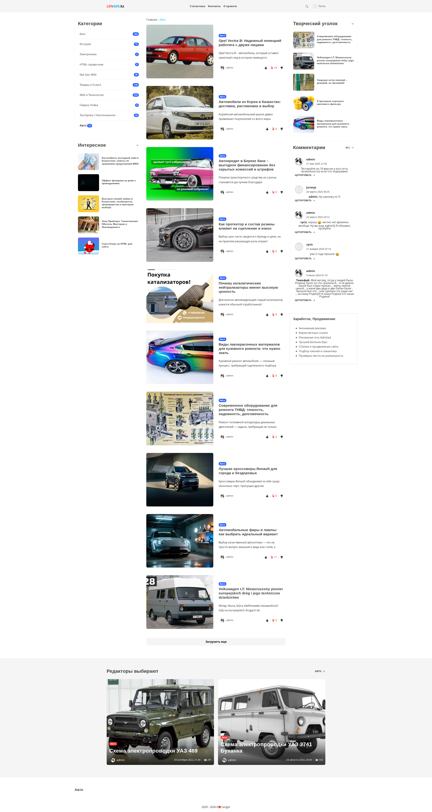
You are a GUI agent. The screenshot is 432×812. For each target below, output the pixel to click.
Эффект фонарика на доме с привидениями (119, 182)
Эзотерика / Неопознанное (97, 115)
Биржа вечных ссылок (313, 333)
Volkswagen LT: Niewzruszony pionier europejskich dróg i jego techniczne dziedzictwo (251, 593)
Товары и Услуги (90, 85)
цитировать (303, 175)
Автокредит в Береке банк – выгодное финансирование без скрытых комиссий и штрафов (247, 165)
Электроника (88, 54)
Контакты (214, 6)
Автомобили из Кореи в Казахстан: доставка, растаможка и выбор (250, 104)
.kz (115, 6)
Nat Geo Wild (88, 74)
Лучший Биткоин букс (313, 342)
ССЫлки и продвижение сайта (318, 346)
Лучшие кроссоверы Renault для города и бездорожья (248, 471)
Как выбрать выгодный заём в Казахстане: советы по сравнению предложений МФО (120, 160)
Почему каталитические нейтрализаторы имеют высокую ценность (248, 287)
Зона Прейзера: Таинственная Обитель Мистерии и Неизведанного (120, 224)
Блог (83, 34)
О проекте (230, 6)
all (348, 147)
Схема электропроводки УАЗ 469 (153, 751)
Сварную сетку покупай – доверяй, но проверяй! (332, 81)
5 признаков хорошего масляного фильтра (330, 102)
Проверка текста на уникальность (321, 356)
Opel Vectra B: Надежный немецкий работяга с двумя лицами (250, 43)
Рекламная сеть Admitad (315, 337)
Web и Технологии (92, 95)
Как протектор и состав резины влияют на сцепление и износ (247, 226)
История (85, 44)
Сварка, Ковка (89, 105)
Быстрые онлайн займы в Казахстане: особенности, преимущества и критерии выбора (117, 203)
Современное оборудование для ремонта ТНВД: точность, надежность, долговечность (248, 409)
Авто (83, 125)
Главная (151, 19)
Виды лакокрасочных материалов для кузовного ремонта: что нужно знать (249, 348)
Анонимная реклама (312, 328)
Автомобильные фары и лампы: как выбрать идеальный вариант (248, 532)
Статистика (197, 6)
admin (229, 67)
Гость (321, 6)
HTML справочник (91, 64)
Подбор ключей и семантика (318, 351)
